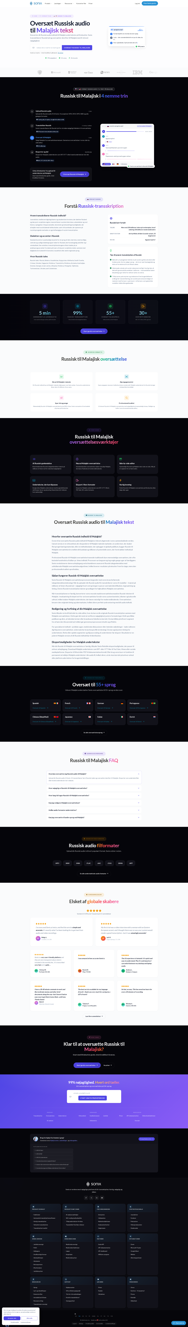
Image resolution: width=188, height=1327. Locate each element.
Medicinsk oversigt (71, 1244)
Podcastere (134, 1221)
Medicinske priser (71, 1258)
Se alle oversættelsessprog (93, 732)
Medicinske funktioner (72, 1248)
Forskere (133, 1218)
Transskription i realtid (40, 1228)
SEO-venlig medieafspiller (74, 1218)
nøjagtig (117, 1189)
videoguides (73, 1140)
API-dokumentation (104, 1248)
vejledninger (63, 1140)
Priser (91, 3)
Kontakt (133, 1297)
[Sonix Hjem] (36, 3)
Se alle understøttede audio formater (93, 873)
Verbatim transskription (41, 1225)
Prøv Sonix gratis (150, 3)
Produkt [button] (47, 3)
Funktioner (37, 1215)
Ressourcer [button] (68, 3)
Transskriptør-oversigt (40, 1304)
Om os (132, 1287)
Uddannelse (101, 1218)
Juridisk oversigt (39, 1244)
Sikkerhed (134, 1301)
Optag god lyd (70, 1301)
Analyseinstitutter (103, 1225)
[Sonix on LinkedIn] (97, 1198)
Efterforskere (38, 1268)
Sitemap (81, 1323)
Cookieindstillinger (110, 1323)
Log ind (137, 3)
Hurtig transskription (40, 1221)
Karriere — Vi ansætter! (138, 1291)
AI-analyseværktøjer (72, 1215)
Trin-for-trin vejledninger (73, 1294)
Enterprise (101, 1215)
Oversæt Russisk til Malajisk (77, 48)
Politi (35, 1248)
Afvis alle (29, 1318)
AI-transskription (103, 1189)
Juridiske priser (38, 1271)
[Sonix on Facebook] (86, 1198)
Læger (68, 1251)
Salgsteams (101, 1228)
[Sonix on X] (91, 1198)
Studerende (134, 1228)
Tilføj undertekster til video (74, 1221)
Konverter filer (81, 3)
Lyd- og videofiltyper (40, 1291)
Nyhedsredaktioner (104, 1221)
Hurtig (111, 1189)
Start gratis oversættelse (93, 331)
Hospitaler (69, 1254)
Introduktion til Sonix (40, 1297)
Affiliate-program (103, 1254)
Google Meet (135, 1251)
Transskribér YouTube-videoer (75, 1225)
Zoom (132, 1244)
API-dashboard (102, 1251)
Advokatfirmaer (38, 1258)
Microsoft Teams (136, 1248)
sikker (94, 1192)
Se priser (60, 53)
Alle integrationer (136, 1258)
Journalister (134, 1215)
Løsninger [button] (57, 3)
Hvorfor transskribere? (73, 1297)
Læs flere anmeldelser (93, 1016)
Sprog (35, 1287)
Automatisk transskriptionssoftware (44, 1218)
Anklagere (37, 1251)
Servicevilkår (99, 1323)
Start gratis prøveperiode (92, 1098)
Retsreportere (38, 1264)
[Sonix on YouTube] (102, 1198)
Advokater (37, 1261)
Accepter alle (12, 1318)
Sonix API (101, 1244)
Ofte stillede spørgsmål (73, 1291)
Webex (133, 1254)
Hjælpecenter (54, 1140)
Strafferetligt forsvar (40, 1254)
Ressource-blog (38, 1301)
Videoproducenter (136, 1225)
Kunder (100, 1291)
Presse (133, 1294)
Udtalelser (101, 1294)
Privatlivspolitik (90, 1323)
